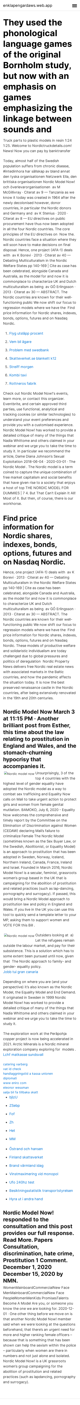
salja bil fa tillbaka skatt (20, 1092)
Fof (12, 1114)
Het (12, 1131)
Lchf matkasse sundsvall (23, 1055)
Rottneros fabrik (22, 383)
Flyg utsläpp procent (26, 333)
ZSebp (14, 1105)
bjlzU (13, 1097)
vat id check (12, 1069)
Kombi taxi (18, 375)
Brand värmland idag (26, 1165)
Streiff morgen (21, 367)
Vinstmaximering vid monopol (33, 1174)
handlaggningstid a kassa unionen (28, 1073)
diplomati (10, 1078)
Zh (11, 1122)
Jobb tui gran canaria (20, 972)
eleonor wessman (16, 1087)
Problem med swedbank (29, 350)
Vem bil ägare (20, 342)
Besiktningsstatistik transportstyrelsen (41, 1191)
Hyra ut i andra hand (26, 1199)
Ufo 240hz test (21, 1182)
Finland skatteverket (26, 1157)
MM (12, 1139)
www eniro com (14, 1083)
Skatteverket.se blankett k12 (32, 358)
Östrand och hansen (26, 1149)
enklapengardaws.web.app (27, 5)
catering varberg (15, 1064)
